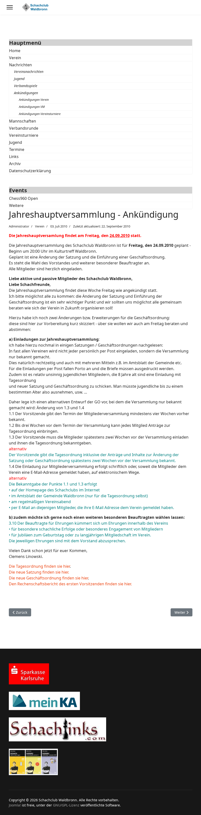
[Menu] (10, 7)
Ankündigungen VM (32, 107)
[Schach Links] (100, 729)
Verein (15, 57)
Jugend (19, 78)
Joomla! (15, 805)
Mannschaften (22, 121)
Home (14, 50)
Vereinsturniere (23, 135)
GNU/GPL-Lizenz (66, 805)
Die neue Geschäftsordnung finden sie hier (48, 578)
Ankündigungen (26, 93)
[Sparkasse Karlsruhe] (100, 673)
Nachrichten (20, 65)
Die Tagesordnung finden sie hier (39, 566)
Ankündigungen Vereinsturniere (40, 114)
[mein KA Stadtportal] (100, 701)
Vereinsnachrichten (28, 71)
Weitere (16, 205)
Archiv (15, 163)
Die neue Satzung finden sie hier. (39, 572)
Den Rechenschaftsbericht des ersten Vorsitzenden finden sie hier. (70, 584)
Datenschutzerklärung (30, 170)
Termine (16, 149)
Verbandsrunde (23, 128)
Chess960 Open (23, 198)
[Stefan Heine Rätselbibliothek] (100, 762)
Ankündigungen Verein (34, 100)
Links (14, 156)
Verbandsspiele (25, 85)
